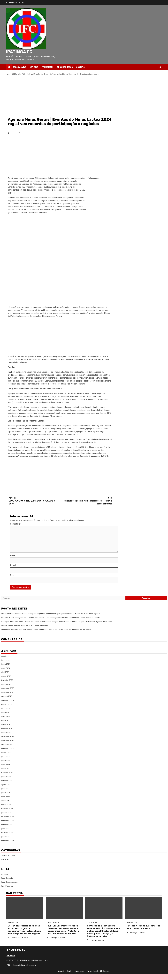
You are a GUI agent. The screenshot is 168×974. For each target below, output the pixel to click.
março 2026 (6, 676)
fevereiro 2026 (7, 680)
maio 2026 (5, 668)
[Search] (160, 67)
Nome (12, 555)
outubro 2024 (6, 744)
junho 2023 (5, 792)
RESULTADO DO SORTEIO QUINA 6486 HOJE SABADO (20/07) (31, 501)
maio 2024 (5, 764)
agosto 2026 (6, 656)
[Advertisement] (60, 96)
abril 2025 (5, 720)
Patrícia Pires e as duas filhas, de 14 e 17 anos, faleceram (24, 626)
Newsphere (92, 971)
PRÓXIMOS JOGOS (65, 67)
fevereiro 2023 (7, 808)
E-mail (13, 565)
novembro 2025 (7, 692)
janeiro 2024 (6, 776)
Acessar (4, 874)
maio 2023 (5, 797)
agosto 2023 (6, 784)
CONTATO (80, 67)
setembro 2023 (7, 780)
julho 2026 (5, 660)
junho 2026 (5, 664)
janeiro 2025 (6, 732)
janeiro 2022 (6, 837)
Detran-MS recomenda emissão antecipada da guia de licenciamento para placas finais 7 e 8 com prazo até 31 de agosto (50, 613)
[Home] (8, 67)
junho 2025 (5, 712)
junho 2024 (5, 760)
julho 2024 (5, 756)
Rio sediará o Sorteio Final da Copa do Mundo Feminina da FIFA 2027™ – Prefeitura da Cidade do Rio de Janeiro (46, 630)
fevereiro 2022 (7, 833)
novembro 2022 (7, 821)
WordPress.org (7, 886)
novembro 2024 (7, 740)
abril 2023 (5, 800)
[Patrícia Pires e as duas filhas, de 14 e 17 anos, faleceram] (143, 908)
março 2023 (6, 805)
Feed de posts (7, 878)
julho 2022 (5, 829)
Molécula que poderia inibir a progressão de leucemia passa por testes (87, 501)
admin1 (23, 133)
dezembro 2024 (7, 736)
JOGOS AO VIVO (19, 67)
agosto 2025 (6, 704)
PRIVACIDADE (47, 67)
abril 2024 (5, 768)
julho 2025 (5, 708)
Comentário (15, 524)
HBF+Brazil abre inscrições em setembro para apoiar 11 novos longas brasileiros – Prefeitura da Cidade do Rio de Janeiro (50, 618)
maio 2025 (5, 716)
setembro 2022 (7, 825)
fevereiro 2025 (7, 728)
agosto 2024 (6, 752)
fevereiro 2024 (7, 772)
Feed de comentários (9, 882)
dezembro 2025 (7, 688)
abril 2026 (5, 672)
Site (12, 575)
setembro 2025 (7, 700)
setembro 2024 (7, 748)
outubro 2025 (6, 696)
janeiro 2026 (6, 684)
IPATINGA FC (19, 51)
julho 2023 (5, 788)
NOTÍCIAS (34, 67)
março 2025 (6, 724)
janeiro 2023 (6, 813)
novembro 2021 (7, 841)
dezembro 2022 (7, 817)
